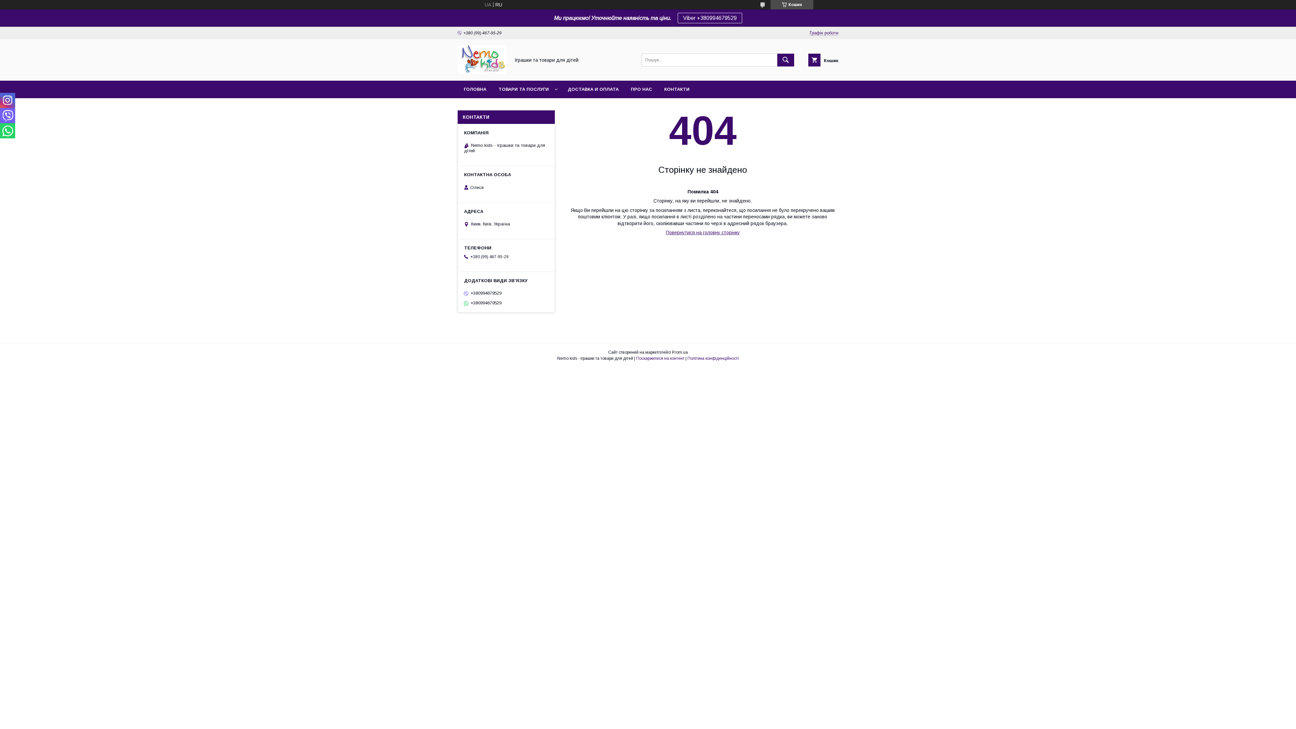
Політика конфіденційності (713, 358)
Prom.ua (680, 352)
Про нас (641, 89)
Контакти (677, 89)
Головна (475, 89)
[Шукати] (785, 60)
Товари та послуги (523, 89)
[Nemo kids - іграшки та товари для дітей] (482, 72)
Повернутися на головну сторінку (703, 232)
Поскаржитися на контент (660, 358)
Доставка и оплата (593, 89)
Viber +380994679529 (710, 18)
